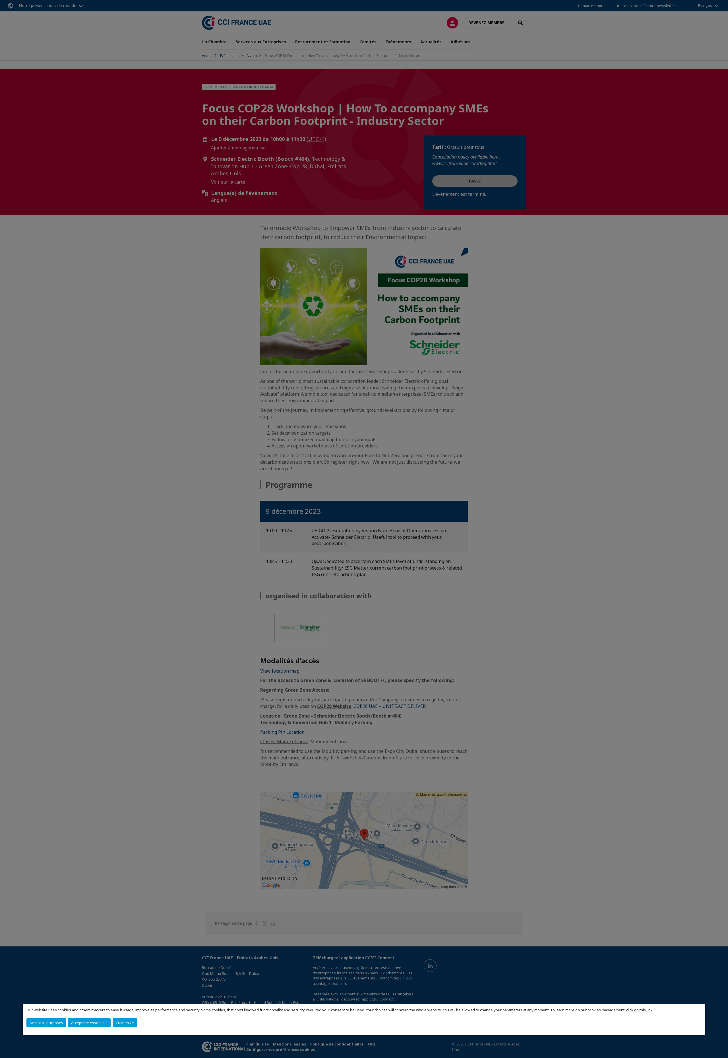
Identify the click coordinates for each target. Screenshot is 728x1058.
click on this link (639, 1009)
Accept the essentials (89, 1022)
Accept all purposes (46, 1022)
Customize (125, 1022)
